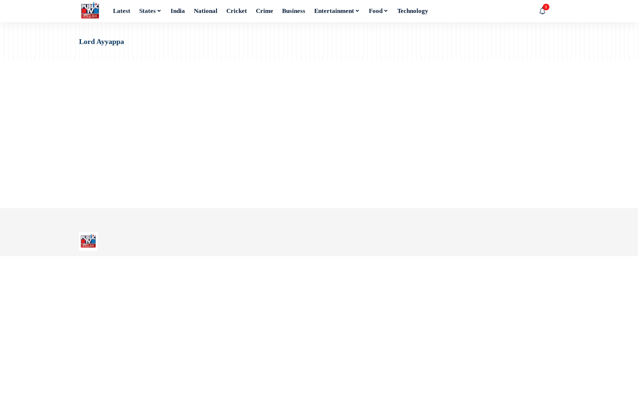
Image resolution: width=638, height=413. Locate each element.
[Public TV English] (90, 11)
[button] (553, 11)
